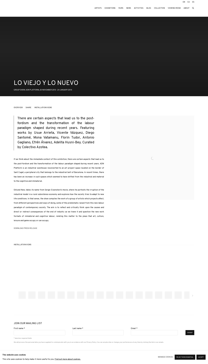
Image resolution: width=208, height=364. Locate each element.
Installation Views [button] (43, 108)
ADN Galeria (29, 8)
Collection (159, 8)
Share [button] (28, 108)
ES (193, 2)
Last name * (77, 328)
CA (188, 2)
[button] (22, 295)
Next (192, 296)
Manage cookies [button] (165, 357)
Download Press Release (25, 228)
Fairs (120, 8)
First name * (19, 328)
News (128, 8)
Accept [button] (201, 357)
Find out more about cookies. (68, 359)
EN (184, 2)
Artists (98, 8)
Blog (148, 8)
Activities (138, 8)
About (186, 8)
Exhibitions (110, 8)
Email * (134, 328)
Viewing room (174, 8)
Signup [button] (189, 333)
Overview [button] (18, 108)
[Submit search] (193, 8)
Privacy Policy (91, 342)
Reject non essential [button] (184, 357)
